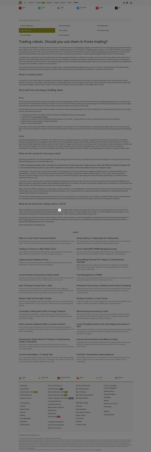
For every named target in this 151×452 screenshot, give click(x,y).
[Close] (59, 210)
